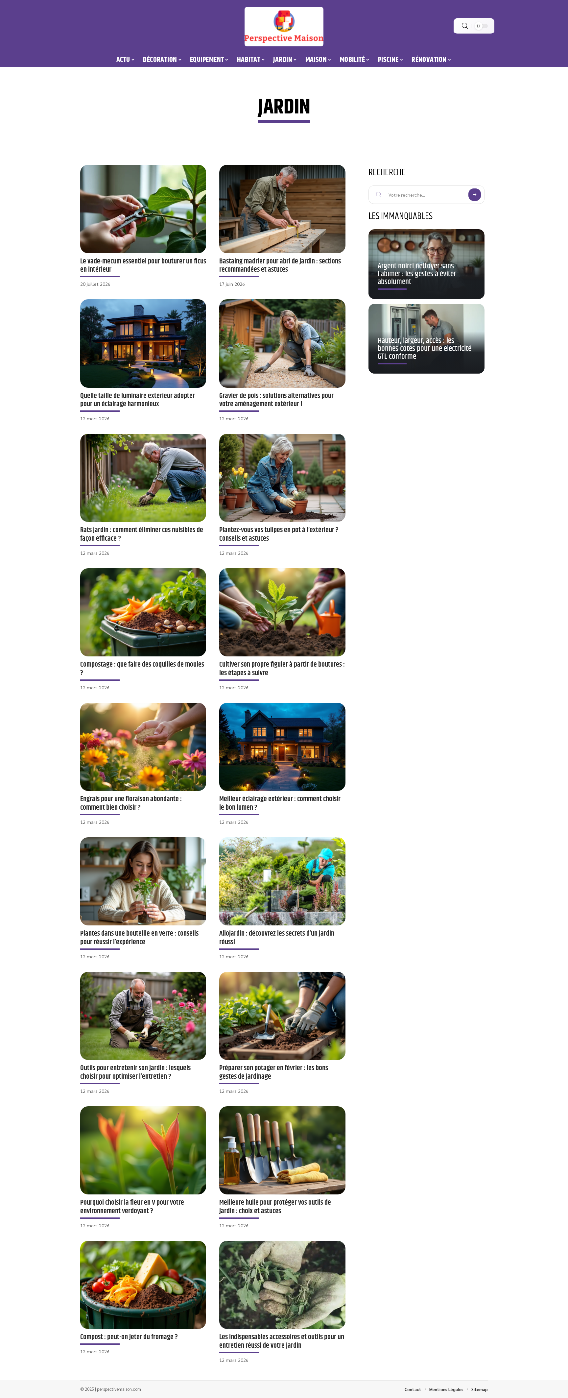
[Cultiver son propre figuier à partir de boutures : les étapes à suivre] (282, 612)
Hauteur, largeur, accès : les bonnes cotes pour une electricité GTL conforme (424, 348)
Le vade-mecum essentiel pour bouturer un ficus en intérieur (143, 266)
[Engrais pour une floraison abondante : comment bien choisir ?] (143, 747)
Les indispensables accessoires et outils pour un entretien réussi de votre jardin (281, 1341)
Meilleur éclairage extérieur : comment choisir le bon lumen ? (280, 803)
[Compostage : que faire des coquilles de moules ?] (143, 612)
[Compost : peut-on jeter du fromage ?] (143, 1285)
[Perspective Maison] (284, 26)
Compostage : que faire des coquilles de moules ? (142, 669)
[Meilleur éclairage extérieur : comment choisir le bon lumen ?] (282, 747)
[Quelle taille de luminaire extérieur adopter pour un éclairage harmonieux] (143, 343)
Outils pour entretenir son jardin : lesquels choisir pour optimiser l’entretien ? (135, 1072)
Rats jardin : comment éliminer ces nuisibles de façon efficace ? (141, 534)
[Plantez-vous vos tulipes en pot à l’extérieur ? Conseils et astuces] (282, 478)
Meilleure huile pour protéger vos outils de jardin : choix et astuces (275, 1207)
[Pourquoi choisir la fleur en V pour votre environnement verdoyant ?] (143, 1150)
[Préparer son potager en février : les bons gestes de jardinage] (282, 1016)
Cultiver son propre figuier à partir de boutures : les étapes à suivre (282, 669)
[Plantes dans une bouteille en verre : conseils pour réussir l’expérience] (143, 881)
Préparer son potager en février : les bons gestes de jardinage (273, 1072)
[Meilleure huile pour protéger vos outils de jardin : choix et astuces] (282, 1150)
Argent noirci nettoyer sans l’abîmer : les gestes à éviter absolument (417, 274)
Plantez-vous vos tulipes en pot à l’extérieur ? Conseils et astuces (279, 534)
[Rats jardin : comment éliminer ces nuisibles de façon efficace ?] (143, 478)
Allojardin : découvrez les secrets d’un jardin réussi (276, 938)
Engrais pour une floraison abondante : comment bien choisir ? (131, 803)
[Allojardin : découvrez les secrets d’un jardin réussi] (282, 881)
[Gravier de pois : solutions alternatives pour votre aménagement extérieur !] (282, 343)
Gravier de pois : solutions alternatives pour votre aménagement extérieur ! (276, 400)
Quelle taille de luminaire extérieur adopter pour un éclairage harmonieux (137, 400)
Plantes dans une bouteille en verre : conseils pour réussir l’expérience (139, 938)
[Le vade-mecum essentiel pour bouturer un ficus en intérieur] (143, 209)
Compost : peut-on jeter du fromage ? (129, 1337)
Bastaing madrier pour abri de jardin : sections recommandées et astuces (280, 266)
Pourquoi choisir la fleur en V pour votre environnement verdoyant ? (132, 1207)
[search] (465, 26)
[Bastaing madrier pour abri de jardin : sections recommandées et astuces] (282, 209)
